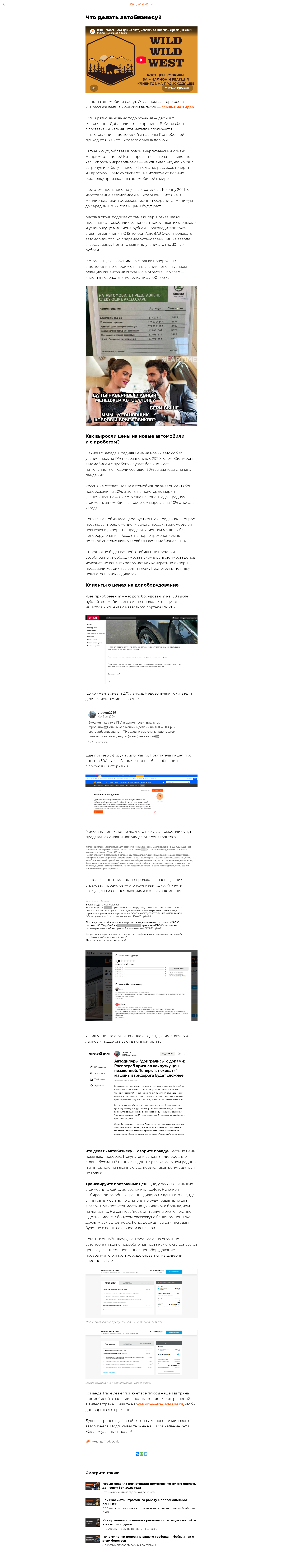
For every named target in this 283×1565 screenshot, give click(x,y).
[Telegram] (145, 1454)
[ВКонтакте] (137, 1454)
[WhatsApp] (141, 1454)
